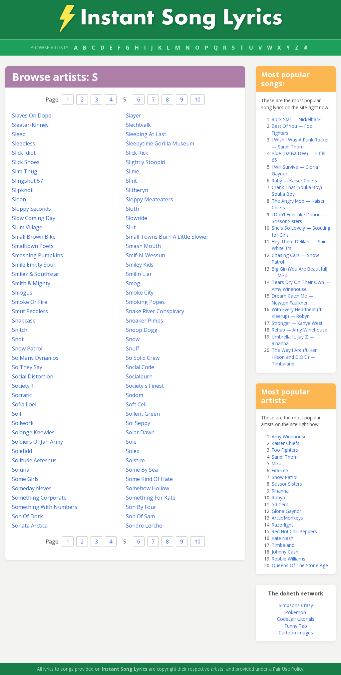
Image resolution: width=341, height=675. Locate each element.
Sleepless (23, 143)
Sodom (134, 395)
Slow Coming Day (33, 218)
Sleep (19, 134)
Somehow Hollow (147, 488)
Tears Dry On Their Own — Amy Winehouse (301, 285)
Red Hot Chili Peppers (294, 531)
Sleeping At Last (146, 134)
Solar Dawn (140, 432)
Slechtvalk (138, 124)
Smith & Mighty (31, 283)
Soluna (20, 469)
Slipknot (22, 190)
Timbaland (283, 545)
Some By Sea (142, 469)
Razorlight (282, 525)
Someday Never (31, 488)
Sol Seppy (138, 423)
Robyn (278, 497)
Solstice (135, 460)
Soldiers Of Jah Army (37, 441)
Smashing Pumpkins (37, 255)
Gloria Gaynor (286, 511)
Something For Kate (150, 497)
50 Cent (280, 504)
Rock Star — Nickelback (296, 119)
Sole (131, 441)
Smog (133, 283)
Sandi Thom (285, 457)
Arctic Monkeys (287, 518)
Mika (276, 463)
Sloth (132, 208)
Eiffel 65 (280, 470)
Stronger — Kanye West (297, 323)
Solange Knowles (33, 432)
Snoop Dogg (142, 330)
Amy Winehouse (289, 436)
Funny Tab (296, 626)
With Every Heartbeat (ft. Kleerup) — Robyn (297, 312)
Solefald (22, 451)
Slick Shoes (26, 162)
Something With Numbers (44, 507)
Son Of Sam (140, 516)
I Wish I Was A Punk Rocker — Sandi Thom (300, 142)
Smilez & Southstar (35, 274)
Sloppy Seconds (31, 208)
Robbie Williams (288, 559)
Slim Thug (24, 171)
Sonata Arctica (30, 525)
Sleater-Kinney (30, 124)
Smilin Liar (139, 274)
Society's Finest (145, 385)
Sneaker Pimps (144, 320)
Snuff (132, 348)
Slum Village (27, 227)
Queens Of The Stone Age (300, 565)
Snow (133, 339)
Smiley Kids (140, 264)
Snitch (19, 330)
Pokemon (295, 612)
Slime (132, 171)
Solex (132, 451)
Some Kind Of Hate (149, 479)
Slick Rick (137, 152)
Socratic (22, 395)
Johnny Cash (285, 552)
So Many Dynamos (35, 357)
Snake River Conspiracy (155, 311)
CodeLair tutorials (295, 619)
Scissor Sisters (287, 484)
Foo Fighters (285, 450)
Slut (131, 227)
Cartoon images (296, 632)
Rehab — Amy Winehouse (299, 330)
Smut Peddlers (30, 311)
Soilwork (23, 423)
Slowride (136, 218)
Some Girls (25, 479)
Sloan (19, 199)
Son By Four (141, 507)
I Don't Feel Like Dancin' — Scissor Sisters (300, 217)
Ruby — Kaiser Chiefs (294, 180)
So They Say (27, 367)
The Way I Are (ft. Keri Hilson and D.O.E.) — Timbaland (295, 357)
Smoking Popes (145, 302)
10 (197, 99)
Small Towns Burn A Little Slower (167, 236)
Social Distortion (32, 376)
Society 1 (23, 385)
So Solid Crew (143, 357)
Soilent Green (143, 413)
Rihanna (280, 491)
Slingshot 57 (27, 180)
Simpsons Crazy (296, 605)
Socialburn (139, 376)
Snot (18, 339)
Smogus (22, 292)
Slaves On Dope (31, 115)
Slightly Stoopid (145, 162)
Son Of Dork (27, 516)
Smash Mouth (143, 246)
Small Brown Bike (34, 236)
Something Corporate (39, 497)
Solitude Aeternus (34, 460)
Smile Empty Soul (33, 264)
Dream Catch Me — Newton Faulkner (292, 299)
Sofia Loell (25, 404)
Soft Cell (136, 404)
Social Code (140, 367)
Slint (131, 180)
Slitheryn (137, 190)
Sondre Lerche (144, 525)
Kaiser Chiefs (285, 443)
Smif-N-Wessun (145, 255)
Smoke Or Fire (29, 302)
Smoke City (140, 292)
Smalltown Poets (33, 246)
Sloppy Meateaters (149, 199)
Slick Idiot (24, 152)
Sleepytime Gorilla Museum (160, 143)
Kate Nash (282, 538)
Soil (16, 413)
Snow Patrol (27, 348)
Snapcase (24, 320)
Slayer (133, 115)
